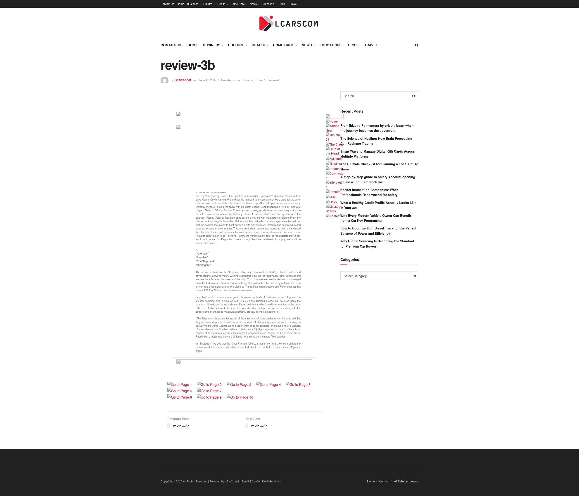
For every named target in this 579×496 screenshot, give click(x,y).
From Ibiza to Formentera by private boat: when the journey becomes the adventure (377, 128)
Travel (293, 4)
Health (221, 4)
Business (192, 4)
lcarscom (182, 80)
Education (268, 4)
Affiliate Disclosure (406, 481)
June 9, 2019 (207, 80)
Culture (207, 4)
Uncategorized (231, 80)
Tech (282, 4)
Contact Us (167, 4)
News (253, 4)
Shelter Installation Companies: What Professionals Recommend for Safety (369, 192)
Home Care (237, 4)
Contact (384, 481)
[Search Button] (413, 95)
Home (180, 4)
